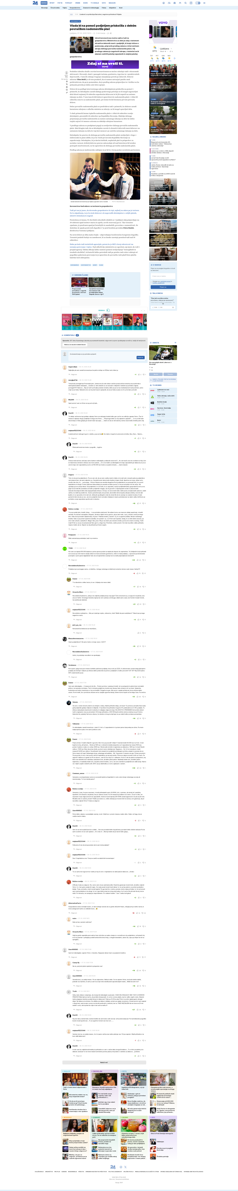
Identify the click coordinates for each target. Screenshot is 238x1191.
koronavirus (75, 265)
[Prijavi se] (191, 3)
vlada (101, 265)
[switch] (197, 2)
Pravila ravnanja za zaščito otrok (147, 1171)
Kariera (64, 1171)
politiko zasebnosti (158, 283)
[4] (67, 322)
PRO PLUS (57, 1171)
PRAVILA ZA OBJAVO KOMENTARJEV (75, 344)
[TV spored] (174, 3)
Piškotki (81, 1171)
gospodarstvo (86, 265)
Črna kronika (55, 8)
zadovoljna (97, 1071)
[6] (87, 322)
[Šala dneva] (172, 307)
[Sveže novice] (71, 14)
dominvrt (96, 1117)
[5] (77, 322)
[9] (118, 322)
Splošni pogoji (128, 1171)
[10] (128, 322)
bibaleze (67, 1071)
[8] (107, 322)
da (152, 367)
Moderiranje (72, 1171)
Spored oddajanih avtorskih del (171, 1171)
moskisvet (68, 1117)
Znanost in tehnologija (91, 8)
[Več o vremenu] (174, 58)
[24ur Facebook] (121, 1167)
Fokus (104, 8)
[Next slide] (144, 310)
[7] (97, 322)
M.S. (66, 76)
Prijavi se (140, 357)
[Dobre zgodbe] (163, 3)
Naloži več (104, 1062)
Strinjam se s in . (162, 282)
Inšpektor (112, 8)
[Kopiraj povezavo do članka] (66, 92)
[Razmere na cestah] (180, 3)
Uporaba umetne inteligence (193, 1171)
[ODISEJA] (104, 310)
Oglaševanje (39, 1171)
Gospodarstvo (75, 8)
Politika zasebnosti (115, 1171)
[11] (138, 322)
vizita (124, 1071)
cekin (153, 1071)
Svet (120, 8)
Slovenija (44, 8)
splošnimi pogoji (166, 281)
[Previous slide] (141, 310)
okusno (125, 1117)
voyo (153, 1117)
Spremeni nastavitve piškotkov (96, 1171)
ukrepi (95, 265)
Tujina (65, 8)
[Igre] (169, 3)
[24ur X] (125, 1167)
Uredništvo (49, 1171)
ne (152, 370)
